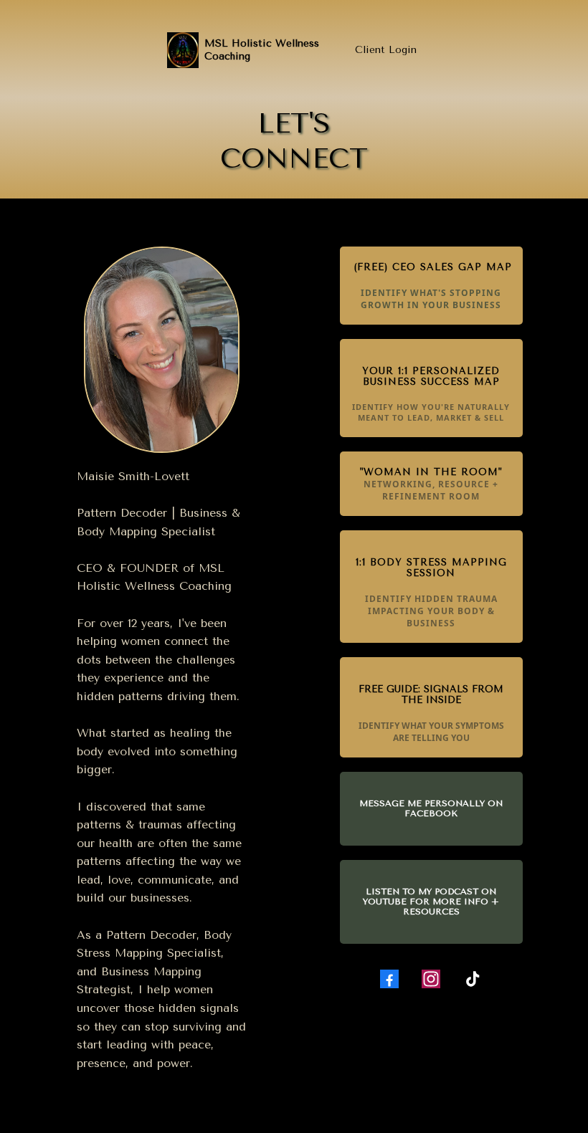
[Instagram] (431, 979)
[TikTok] (472, 979)
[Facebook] (389, 979)
